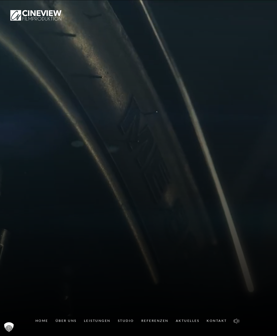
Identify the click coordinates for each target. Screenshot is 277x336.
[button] (9, 327)
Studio (126, 320)
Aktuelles (188, 320)
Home (41, 320)
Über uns (66, 320)
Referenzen (155, 320)
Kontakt (217, 320)
